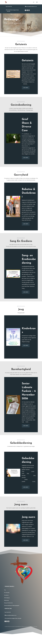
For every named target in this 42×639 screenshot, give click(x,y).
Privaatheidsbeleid (17, 626)
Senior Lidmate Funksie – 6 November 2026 (29, 391)
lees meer (25, 87)
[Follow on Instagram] (27, 10)
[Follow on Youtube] (29, 10)
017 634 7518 (9, 6)
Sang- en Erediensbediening (29, 259)
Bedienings (6, 600)
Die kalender (6, 592)
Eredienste (6, 595)
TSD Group (35, 626)
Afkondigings (7, 597)
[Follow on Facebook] (25, 10)
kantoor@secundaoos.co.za (31, 6)
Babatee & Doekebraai (29, 193)
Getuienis (27, 60)
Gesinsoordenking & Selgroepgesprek (11, 605)
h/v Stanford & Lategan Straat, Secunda (13, 10)
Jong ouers (28, 517)
